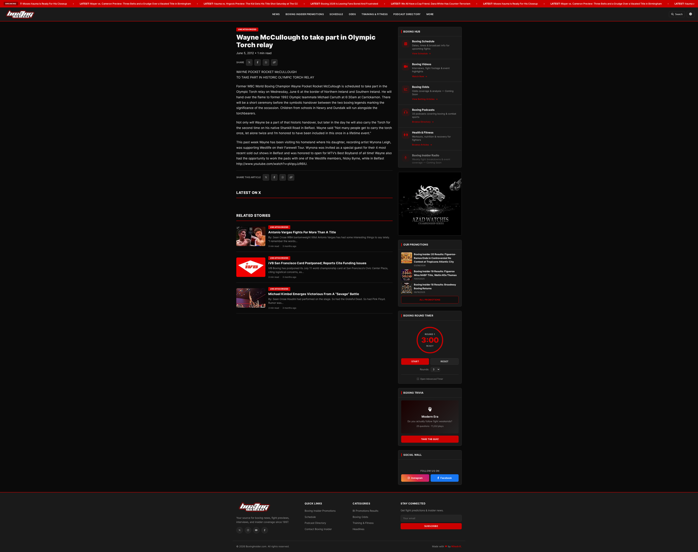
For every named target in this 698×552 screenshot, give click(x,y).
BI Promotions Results (365, 510)
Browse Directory (421, 121)
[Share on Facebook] (257, 62)
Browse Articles (421, 144)
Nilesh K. (456, 546)
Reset (444, 361)
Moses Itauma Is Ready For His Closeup (39, 3)
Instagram (417, 477)
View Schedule (420, 53)
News (276, 14)
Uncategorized (247, 29)
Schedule (336, 14)
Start (415, 361)
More (430, 14)
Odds (352, 14)
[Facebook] (264, 530)
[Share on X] (249, 62)
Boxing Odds (360, 516)
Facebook (446, 477)
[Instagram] (248, 530)
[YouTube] (256, 530)
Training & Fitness (375, 14)
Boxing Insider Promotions (305, 14)
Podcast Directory (407, 14)
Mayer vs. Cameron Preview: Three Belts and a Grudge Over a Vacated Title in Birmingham (135, 3)
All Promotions (430, 299)
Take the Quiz (430, 439)
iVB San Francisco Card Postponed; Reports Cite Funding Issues (317, 263)
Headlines (358, 529)
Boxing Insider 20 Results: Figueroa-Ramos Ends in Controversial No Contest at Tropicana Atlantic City (435, 258)
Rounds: (425, 369)
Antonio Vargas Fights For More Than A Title (302, 232)
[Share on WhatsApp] (266, 62)
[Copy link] (274, 62)
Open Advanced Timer (431, 379)
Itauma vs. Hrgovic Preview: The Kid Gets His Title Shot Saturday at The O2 (251, 3)
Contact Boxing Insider (318, 529)
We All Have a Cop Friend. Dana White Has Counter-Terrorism (430, 3)
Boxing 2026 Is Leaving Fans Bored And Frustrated (344, 3)
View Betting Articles (423, 99)
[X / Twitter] (239, 530)
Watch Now (418, 76)
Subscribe (431, 526)
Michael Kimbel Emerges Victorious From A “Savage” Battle (313, 294)
